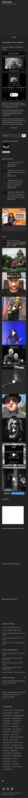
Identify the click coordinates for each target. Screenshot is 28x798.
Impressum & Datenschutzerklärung (10, 792)
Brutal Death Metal (18, 715)
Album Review (7, 710)
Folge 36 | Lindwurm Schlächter (17, 672)
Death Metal (16, 718)
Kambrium (14, 734)
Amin (23, 103)
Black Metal (7, 715)
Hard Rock (15, 726)
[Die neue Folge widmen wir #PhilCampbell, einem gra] (14, 455)
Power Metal (7, 758)
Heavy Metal (7, 729)
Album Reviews (19, 710)
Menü (14, 37)
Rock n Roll (6, 764)
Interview (6, 731)
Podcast (6, 756)
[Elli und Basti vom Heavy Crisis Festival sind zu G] (14, 284)
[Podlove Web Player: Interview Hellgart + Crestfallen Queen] (14, 86)
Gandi (3, 103)
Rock (14, 761)
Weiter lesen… (14, 127)
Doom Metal (7, 721)
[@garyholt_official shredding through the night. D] (14, 308)
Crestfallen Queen (9, 106)
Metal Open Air (16, 745)
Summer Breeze (17, 766)
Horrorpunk (17, 729)
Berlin (16, 713)
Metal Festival (7, 742)
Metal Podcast (8, 747)
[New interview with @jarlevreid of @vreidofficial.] (14, 357)
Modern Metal (19, 747)
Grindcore (15, 723)
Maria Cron (14, 103)
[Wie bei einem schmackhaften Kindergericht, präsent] (14, 479)
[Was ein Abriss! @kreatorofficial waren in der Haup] (14, 333)
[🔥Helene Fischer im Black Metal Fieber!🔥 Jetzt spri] (14, 430)
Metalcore (13, 739)
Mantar (6, 737)
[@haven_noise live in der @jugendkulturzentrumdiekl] (14, 381)
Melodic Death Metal (16, 737)
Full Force (6, 723)
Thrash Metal (7, 769)
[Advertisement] (14, 19)
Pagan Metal (17, 753)
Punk (15, 758)
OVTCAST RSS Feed (8, 677)
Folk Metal (16, 721)
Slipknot (15, 764)
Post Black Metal (16, 756)
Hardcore (6, 726)
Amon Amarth (7, 713)
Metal (5, 739)
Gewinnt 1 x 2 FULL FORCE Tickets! (11, 627)
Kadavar (6, 734)
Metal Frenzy (18, 742)
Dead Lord (6, 115)
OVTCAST (7, 753)
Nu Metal (13, 750)
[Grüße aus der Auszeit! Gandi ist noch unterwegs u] (14, 260)
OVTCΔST (7, 2)
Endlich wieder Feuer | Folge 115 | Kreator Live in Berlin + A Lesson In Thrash (16, 172)
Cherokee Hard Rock (9, 113)
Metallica (6, 745)
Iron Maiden (16, 731)
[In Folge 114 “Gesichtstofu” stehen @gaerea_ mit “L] (14, 406)
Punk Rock (6, 761)
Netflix (5, 750)
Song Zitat (6, 766)
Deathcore (6, 718)
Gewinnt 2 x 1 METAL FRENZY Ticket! (11, 630)
